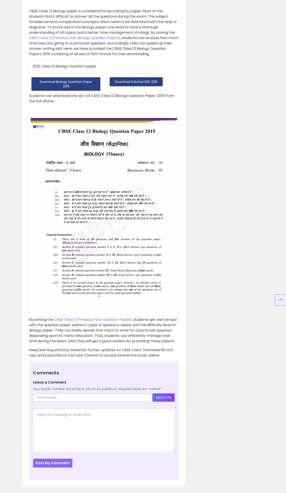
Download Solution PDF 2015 (136, 82)
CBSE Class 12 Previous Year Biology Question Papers (74, 37)
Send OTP (163, 397)
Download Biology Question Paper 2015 (66, 84)
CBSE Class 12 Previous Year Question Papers (93, 319)
